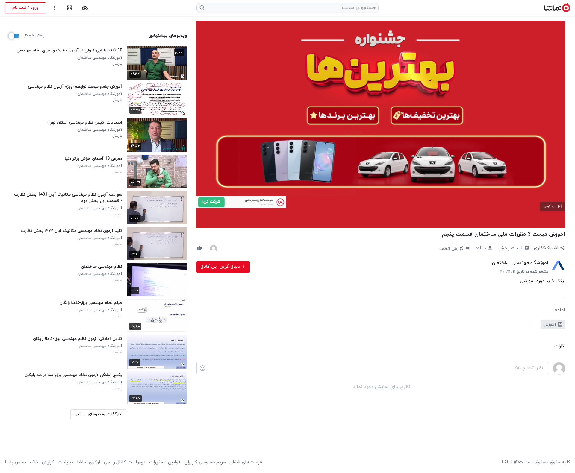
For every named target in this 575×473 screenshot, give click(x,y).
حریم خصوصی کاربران (205, 463)
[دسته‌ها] (70, 8)
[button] (552, 206)
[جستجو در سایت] (202, 8)
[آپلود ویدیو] (85, 7)
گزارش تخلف (42, 463)
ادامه (560, 310)
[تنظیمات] (54, 8)
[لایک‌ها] (213, 248)
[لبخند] (202, 368)
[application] (380, 124)
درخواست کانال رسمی (124, 463)
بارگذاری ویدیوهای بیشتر (98, 414)
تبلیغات (65, 463)
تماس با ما (15, 463)
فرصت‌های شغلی (245, 463)
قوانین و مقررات (165, 463)
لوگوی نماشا (88, 463)
